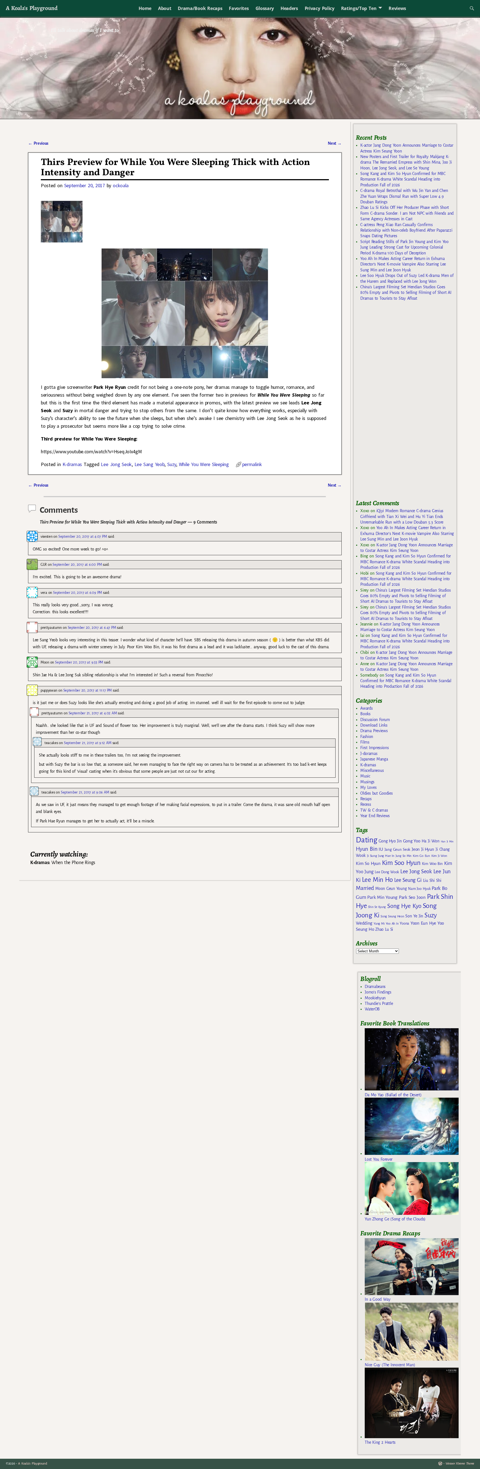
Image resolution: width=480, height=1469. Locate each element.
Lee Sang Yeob (149, 464)
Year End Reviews (375, 816)
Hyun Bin (366, 849)
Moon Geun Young (391, 889)
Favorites (239, 8)
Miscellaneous (372, 770)
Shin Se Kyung (377, 907)
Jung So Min (403, 855)
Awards (366, 708)
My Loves (368, 787)
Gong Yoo (411, 841)
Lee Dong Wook (387, 872)
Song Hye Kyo (404, 906)
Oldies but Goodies (376, 793)
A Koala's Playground (31, 8)
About (164, 8)
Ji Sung (372, 856)
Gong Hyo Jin (390, 841)
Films (364, 742)
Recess (365, 804)
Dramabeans (375, 986)
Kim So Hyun (368, 863)
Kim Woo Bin (432, 864)
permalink (252, 464)
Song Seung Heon (392, 916)
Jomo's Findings (378, 992)
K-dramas (72, 464)
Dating (366, 840)
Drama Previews (374, 731)
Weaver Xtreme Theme (460, 1463)
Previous (38, 143)
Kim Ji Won (439, 856)
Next (335, 143)
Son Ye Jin (414, 916)
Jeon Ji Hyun (423, 849)
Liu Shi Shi (432, 880)
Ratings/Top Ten (359, 8)
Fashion (366, 736)
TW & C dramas (374, 810)
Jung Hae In (386, 856)
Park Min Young (382, 897)
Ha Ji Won (430, 841)
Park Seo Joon (412, 897)
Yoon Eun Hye (423, 923)
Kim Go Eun (421, 856)
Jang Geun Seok (397, 849)
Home (145, 8)
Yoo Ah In (392, 923)
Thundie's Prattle (379, 1003)
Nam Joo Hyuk (419, 889)
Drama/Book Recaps (200, 8)
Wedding (364, 923)
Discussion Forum (375, 719)
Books (365, 714)
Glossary (265, 8)
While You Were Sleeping (204, 464)
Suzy (171, 464)
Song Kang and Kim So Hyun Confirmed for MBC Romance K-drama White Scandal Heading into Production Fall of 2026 (402, 179)
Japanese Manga (374, 759)
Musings (367, 782)
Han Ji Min (447, 841)
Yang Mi (379, 923)
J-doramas (368, 753)
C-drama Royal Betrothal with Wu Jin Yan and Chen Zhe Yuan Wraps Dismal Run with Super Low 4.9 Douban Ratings (404, 196)
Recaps (365, 799)
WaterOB (372, 1009)
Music (365, 776)
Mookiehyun (375, 998)
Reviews (397, 8)
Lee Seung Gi (408, 880)
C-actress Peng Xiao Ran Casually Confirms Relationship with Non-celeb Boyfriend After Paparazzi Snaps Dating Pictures (406, 230)
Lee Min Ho (377, 879)
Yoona (404, 923)
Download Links (373, 725)
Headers (289, 8)
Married (365, 888)
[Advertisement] (397, 402)
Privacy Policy (319, 8)
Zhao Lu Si (384, 929)
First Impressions (374, 747)
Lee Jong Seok (116, 464)
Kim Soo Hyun (401, 862)
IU (381, 849)
